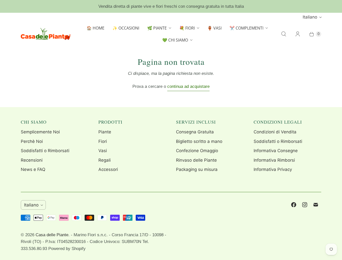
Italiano (310, 17)
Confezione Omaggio (197, 150)
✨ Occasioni (125, 28)
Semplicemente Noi (40, 131)
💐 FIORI (187, 28)
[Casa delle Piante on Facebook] (293, 204)
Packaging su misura (197, 169)
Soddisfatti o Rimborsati (45, 150)
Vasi (102, 150)
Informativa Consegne (276, 150)
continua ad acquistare (188, 86)
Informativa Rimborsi (274, 160)
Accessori (108, 169)
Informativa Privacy (273, 169)
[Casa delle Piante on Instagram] (304, 204)
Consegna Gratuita (195, 131)
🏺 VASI (214, 28)
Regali (104, 160)
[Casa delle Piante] (46, 34)
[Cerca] (284, 34)
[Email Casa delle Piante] (315, 204)
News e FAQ (33, 169)
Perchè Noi (32, 141)
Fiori (102, 141)
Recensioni (32, 160)
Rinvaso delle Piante (196, 160)
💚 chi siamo (175, 40)
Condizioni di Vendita (275, 131)
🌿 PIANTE (157, 28)
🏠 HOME (95, 28)
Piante (104, 131)
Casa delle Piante (52, 234)
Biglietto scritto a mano (199, 141)
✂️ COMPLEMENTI (246, 28)
